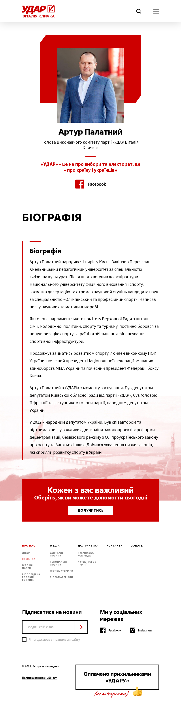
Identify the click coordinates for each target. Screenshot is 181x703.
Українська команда (86, 554)
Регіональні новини (58, 563)
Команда (28, 559)
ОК (81, 627)
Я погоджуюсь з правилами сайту (54, 639)
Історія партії (27, 567)
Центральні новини (58, 554)
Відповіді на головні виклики (31, 577)
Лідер (26, 552)
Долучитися (88, 545)
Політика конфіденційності (39, 678)
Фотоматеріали (61, 571)
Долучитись (90, 510)
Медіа (55, 545)
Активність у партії (87, 563)
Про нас (28, 545)
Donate (137, 545)
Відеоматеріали (61, 577)
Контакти (115, 545)
